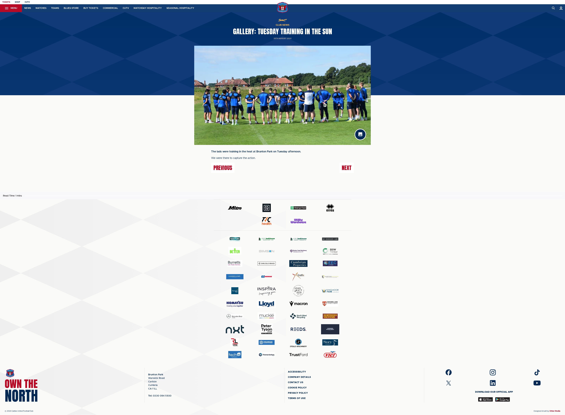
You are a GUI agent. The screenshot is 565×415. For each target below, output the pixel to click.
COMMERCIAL (110, 8)
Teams (55, 8)
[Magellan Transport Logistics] (330, 304)
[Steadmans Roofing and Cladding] (266, 342)
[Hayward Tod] (235, 291)
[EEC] (330, 263)
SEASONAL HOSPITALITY (180, 8)
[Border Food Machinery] (298, 251)
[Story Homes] (330, 342)
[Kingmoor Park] (330, 291)
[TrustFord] (298, 354)
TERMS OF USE (297, 398)
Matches (41, 8)
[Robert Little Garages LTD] (235, 342)
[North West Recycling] (298, 316)
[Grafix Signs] (298, 277)
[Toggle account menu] (561, 8)
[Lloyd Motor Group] (266, 304)
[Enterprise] (298, 208)
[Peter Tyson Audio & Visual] (266, 329)
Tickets (6, 2)
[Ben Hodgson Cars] (330, 239)
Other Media (555, 411)
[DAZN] (266, 208)
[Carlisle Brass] (266, 263)
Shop (17, 2)
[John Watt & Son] (298, 291)
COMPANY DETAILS (299, 377)
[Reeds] (298, 329)
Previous (222, 168)
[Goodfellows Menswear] (235, 277)
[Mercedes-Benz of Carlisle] (235, 316)
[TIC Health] (266, 221)
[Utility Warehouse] (298, 221)
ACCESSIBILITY (297, 372)
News (27, 8)
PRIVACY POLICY (298, 393)
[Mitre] (235, 208)
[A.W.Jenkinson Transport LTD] (266, 239)
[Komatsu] (235, 304)
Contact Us (295, 382)
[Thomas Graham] (266, 355)
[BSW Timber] (330, 251)
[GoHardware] (266, 276)
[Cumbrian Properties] (298, 263)
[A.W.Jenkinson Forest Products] (298, 239)
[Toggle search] (553, 8)
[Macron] (298, 304)
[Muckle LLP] (266, 316)
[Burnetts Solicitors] (235, 263)
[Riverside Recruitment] (330, 329)
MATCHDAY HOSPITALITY (148, 8)
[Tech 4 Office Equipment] (235, 355)
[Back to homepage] (282, 7)
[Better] (235, 251)
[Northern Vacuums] (330, 316)
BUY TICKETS (90, 8)
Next (347, 168)
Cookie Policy (297, 388)
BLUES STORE (71, 8)
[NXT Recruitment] (235, 329)
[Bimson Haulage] (266, 251)
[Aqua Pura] (235, 239)
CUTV (27, 2)
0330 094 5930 (160, 396)
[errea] (330, 208)
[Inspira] (266, 290)
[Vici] (330, 355)
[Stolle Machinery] (298, 342)
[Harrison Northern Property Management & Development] (330, 277)
